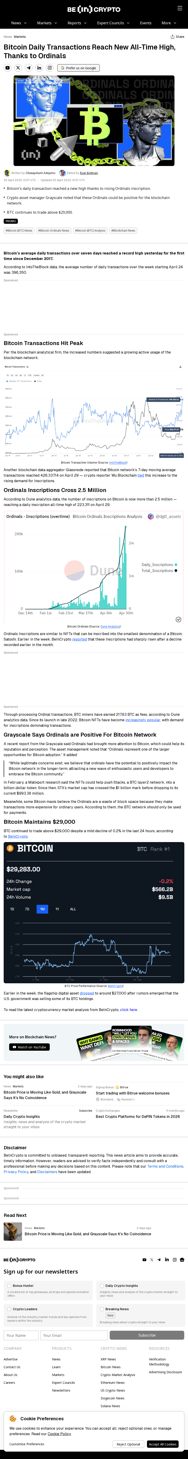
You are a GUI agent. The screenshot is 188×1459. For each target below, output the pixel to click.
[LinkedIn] (39, 68)
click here (128, 1009)
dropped (87, 993)
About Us (10, 1375)
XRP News (108, 1359)
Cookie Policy (59, 1433)
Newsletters (61, 1390)
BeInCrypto (18, 836)
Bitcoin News (111, 1367)
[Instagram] (50, 68)
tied (141, 475)
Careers (9, 1382)
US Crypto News (113, 1390)
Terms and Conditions (165, 1166)
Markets (20, 37)
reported (79, 639)
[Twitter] (18, 68)
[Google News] (182, 1259)
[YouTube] (7, 68)
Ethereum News (113, 1382)
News (8, 37)
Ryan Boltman (89, 173)
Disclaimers (47, 1171)
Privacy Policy (16, 1171)
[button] (48, 1290)
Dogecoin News (112, 1398)
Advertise (11, 1359)
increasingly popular (142, 720)
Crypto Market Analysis (118, 1375)
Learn (56, 1367)
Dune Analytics (110, 626)
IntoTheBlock (118, 462)
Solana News (110, 1406)
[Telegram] (29, 68)
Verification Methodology (159, 1361)
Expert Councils (63, 1382)
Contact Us (12, 1367)
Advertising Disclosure (165, 1372)
